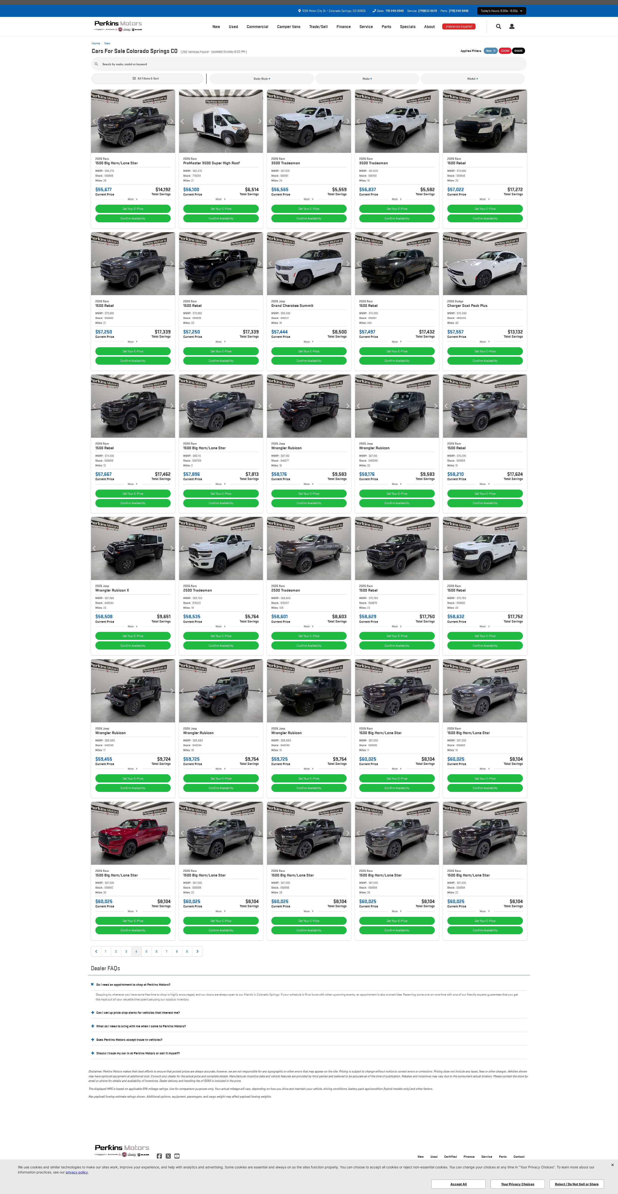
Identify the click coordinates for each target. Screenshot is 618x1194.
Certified (450, 1156)
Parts (386, 26)
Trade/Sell (318, 26)
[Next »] (197, 951)
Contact (519, 1156)
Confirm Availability (132, 218)
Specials (408, 26)
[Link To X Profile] (168, 1155)
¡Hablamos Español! (459, 26)
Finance (344, 26)
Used (233, 26)
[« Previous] (96, 951)
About (429, 26)
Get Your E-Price (133, 208)
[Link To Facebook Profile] (159, 1155)
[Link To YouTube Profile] (177, 1155)
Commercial (257, 26)
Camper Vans (289, 26)
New (216, 26)
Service (366, 26)
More (131, 199)
